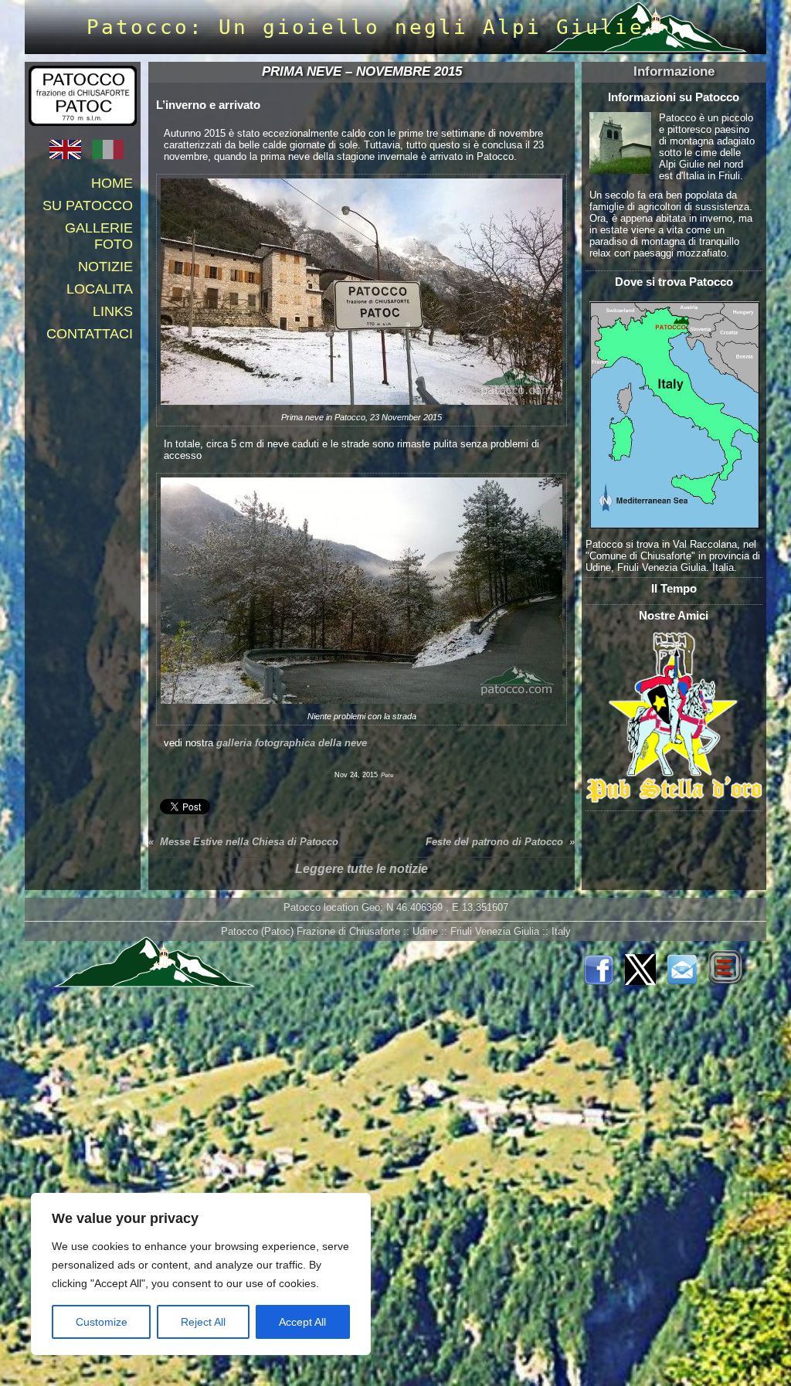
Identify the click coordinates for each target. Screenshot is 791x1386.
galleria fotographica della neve (291, 743)
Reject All (203, 1322)
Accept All (302, 1322)
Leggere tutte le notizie (361, 868)
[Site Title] (83, 126)
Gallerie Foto (99, 236)
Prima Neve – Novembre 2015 (362, 71)
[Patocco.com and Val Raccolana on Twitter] (644, 981)
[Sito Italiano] (111, 155)
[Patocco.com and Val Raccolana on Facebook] (602, 981)
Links (113, 311)
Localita (99, 289)
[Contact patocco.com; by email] (686, 981)
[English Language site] (69, 155)
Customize (101, 1322)
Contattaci (89, 333)
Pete (387, 775)
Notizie (105, 266)
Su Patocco (87, 205)
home (112, 183)
